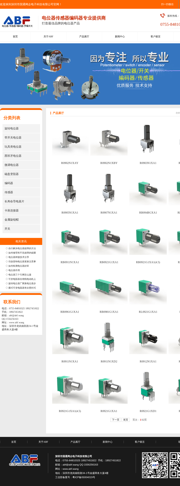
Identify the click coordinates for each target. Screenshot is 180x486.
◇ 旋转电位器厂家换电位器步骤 (22, 283)
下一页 (115, 419)
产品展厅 (75, 442)
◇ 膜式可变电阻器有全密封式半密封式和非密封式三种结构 (36, 287)
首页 (13, 442)
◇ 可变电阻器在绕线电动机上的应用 (24, 279)
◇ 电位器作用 (13, 270)
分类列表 (12, 118)
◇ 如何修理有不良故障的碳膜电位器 (24, 252)
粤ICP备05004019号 (83, 477)
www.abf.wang (16, 322)
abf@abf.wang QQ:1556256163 (80, 464)
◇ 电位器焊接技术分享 (17, 257)
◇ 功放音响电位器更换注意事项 (22, 261)
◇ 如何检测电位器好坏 (17, 266)
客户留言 (140, 442)
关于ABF (43, 442)
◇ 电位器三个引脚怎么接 (18, 274)
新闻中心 (107, 442)
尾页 (125, 419)
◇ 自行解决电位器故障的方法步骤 (23, 248)
